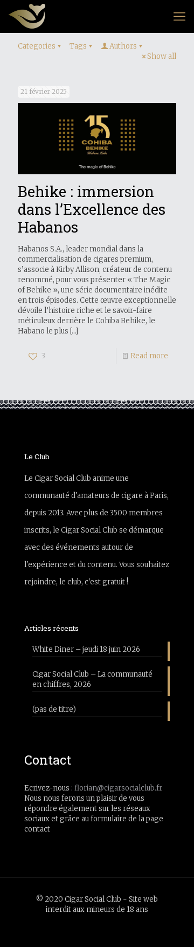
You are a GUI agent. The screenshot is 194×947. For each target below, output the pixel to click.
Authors (123, 46)
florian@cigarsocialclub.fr (118, 788)
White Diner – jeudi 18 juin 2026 (86, 649)
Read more (149, 355)
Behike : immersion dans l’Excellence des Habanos (91, 208)
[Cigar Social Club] (26, 16)
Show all (161, 56)
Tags (78, 46)
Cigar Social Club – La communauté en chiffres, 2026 (92, 679)
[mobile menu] (179, 16)
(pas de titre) (54, 709)
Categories (37, 46)
